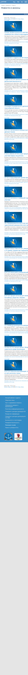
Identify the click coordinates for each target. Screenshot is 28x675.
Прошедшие (6, 41)
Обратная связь (10, 400)
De (22, 1)
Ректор (17, 182)
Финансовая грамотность (20, 356)
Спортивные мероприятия (20, 63)
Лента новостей (12, 41)
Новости (14, 5)
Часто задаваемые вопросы (13, 402)
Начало (5, 19)
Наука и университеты (11, 427)
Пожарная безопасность (12, 422)
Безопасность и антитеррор (13, 420)
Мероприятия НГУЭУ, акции (14, 43)
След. (19, 19)
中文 (18, 1)
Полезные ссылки (10, 425)
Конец (22, 19)
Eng (14, 1)
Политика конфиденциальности (14, 409)
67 (16, 19)
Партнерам (6, 43)
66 (15, 19)
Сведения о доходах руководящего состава (15, 417)
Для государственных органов (16, 163)
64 (12, 19)
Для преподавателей (18, 208)
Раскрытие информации (12, 414)
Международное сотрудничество (22, 207)
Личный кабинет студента (12, 397)
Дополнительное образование (21, 380)
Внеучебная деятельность (20, 41)
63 (11, 19)
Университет (8, 5)
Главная (3, 5)
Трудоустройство (21, 332)
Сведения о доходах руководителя (15, 411)
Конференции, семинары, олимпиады (18, 91)
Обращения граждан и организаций (11, 405)
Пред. (9, 19)
